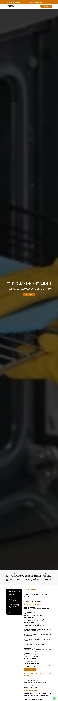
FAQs (10, 612)
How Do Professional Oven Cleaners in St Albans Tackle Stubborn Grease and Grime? (14, 606)
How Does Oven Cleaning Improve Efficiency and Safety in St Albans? (14, 602)
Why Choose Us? (12, 594)
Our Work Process (12, 599)
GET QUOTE (29, 294)
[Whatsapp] (54, 698)
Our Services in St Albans (14, 595)
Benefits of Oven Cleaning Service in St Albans (14, 597)
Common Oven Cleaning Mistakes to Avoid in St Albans (14, 610)
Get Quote (46, 6)
